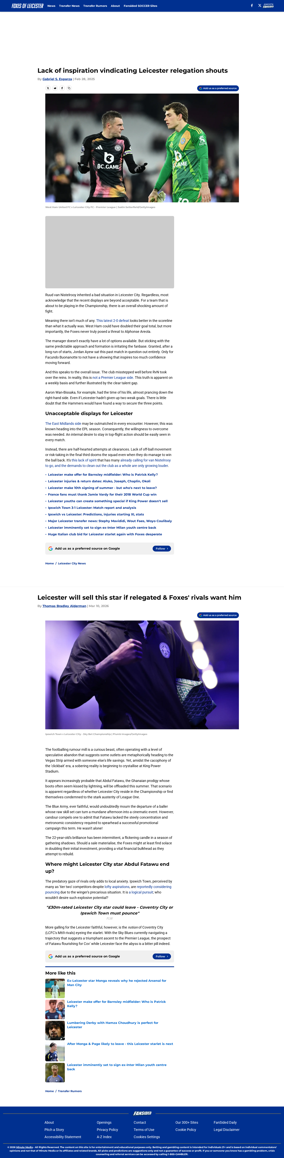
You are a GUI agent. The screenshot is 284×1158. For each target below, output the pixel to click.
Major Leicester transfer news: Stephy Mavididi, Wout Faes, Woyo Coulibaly (110, 521)
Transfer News (69, 6)
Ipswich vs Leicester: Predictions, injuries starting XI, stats (96, 514)
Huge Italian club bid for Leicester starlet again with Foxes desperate (105, 534)
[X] (259, 5)
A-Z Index (104, 1137)
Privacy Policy (107, 1130)
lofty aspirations (117, 887)
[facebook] (252, 5)
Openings (104, 1122)
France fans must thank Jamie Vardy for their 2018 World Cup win (102, 494)
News (51, 6)
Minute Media (24, 1147)
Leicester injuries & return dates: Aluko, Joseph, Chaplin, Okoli (99, 481)
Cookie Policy (185, 1130)
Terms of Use (144, 1130)
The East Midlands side (63, 423)
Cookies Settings (147, 1137)
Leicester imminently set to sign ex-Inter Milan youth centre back (102, 527)
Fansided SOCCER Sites (140, 6)
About (115, 6)
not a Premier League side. (113, 377)
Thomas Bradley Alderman (64, 606)
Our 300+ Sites (186, 1122)
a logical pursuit (141, 892)
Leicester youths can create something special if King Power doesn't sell (108, 501)
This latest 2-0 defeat (112, 321)
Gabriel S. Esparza (57, 79)
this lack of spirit (84, 460)
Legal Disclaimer (226, 1130)
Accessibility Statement (63, 1137)
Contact (140, 1122)
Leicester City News (72, 563)
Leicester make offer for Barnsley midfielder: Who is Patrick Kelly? (103, 474)
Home (49, 563)
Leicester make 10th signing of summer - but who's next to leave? (102, 488)
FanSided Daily (225, 1122)
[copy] (69, 88)
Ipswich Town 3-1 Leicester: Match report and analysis (92, 508)
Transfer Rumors (95, 6)
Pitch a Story (54, 1130)
